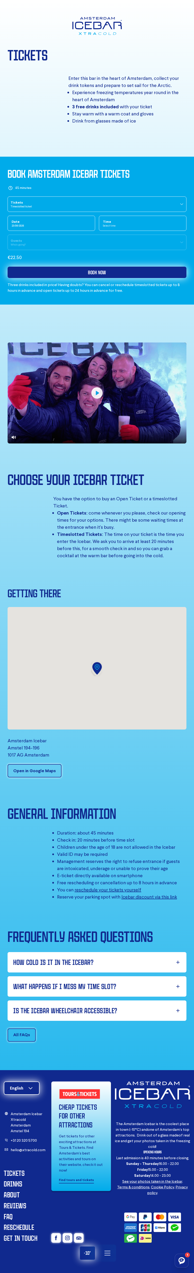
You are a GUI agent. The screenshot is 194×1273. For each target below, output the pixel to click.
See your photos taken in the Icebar (152, 1181)
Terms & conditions (133, 1187)
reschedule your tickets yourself (108, 890)
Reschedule (19, 1227)
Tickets (14, 1173)
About (12, 1194)
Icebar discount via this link (149, 897)
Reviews (15, 1205)
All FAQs (21, 1034)
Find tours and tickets (76, 1180)
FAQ (8, 1216)
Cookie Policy (162, 1187)
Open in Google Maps (34, 770)
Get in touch (21, 1238)
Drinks (13, 1183)
